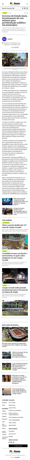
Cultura (4, 411)
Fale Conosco (12, 433)
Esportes (4, 416)
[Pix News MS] (15, 4)
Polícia (4, 428)
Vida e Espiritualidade (14, 420)
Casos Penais (12, 407)
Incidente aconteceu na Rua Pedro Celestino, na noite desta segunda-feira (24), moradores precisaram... (14, 264)
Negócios (4, 402)
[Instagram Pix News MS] (24, 8)
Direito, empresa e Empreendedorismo (14, 414)
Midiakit (11, 436)
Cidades (4, 251)
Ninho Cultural (12, 422)
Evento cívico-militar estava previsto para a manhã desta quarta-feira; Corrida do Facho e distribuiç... (15, 230)
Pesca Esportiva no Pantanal (16, 417)
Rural (3, 405)
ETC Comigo (12, 402)
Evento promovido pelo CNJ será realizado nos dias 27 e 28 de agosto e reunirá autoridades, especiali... (14, 296)
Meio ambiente (4, 425)
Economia (4, 413)
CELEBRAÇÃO (6, 222)
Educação (4, 419)
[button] (15, 47)
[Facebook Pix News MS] (22, 8)
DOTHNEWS (17, 457)
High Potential (12, 425)
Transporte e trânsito (5, 437)
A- (27, 13)
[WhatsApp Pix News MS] (27, 8)
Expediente (11, 431)
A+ (25, 13)
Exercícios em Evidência (15, 410)
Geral (3, 421)
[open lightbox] (15, 60)
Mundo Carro (12, 405)
